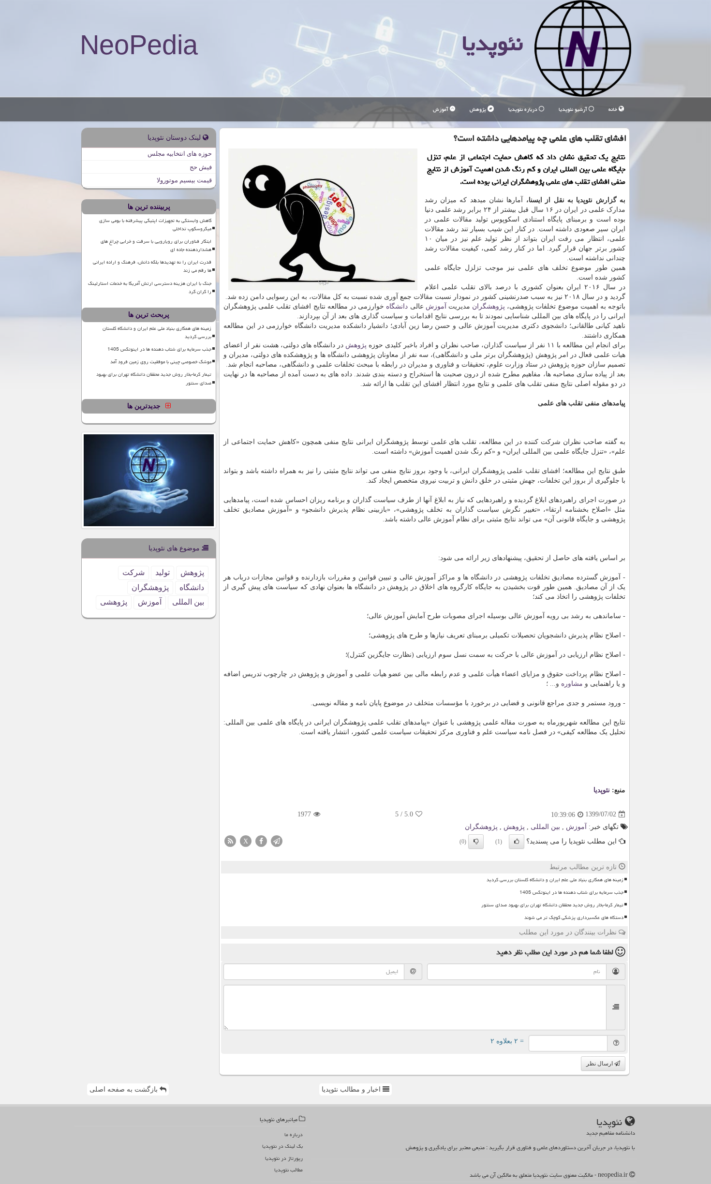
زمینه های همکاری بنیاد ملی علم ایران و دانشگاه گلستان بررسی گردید (555, 880)
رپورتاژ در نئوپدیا (284, 1158)
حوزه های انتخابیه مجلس (180, 153)
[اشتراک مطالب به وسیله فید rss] (230, 840)
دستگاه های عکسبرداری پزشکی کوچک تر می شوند (573, 917)
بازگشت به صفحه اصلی (124, 1089)
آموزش (441, 109)
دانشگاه (397, 306)
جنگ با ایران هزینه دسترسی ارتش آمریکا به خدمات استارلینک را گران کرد (149, 287)
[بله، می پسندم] (516, 841)
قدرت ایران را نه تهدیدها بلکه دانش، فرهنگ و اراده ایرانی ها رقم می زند (152, 266)
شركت (133, 572)
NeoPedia (139, 45)
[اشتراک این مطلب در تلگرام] (276, 840)
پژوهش (479, 109)
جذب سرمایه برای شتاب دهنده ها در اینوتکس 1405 (571, 892)
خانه (613, 109)
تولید (162, 572)
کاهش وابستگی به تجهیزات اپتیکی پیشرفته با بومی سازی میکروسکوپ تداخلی (155, 225)
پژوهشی (113, 602)
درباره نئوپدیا (523, 109)
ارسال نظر (600, 1063)
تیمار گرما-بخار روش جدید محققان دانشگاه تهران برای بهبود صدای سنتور (552, 905)
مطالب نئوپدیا (288, 1170)
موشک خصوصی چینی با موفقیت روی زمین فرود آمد (160, 362)
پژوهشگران (488, 306)
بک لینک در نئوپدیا (282, 1146)
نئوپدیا (492, 43)
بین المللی (545, 826)
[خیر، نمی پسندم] (476, 841)
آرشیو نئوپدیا (574, 109)
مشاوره (572, 683)
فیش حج (201, 167)
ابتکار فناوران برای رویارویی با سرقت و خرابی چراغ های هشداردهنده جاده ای (156, 245)
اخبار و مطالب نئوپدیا (352, 1089)
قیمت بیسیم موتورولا (184, 180)
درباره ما (293, 1134)
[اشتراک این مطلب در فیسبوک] (261, 840)
